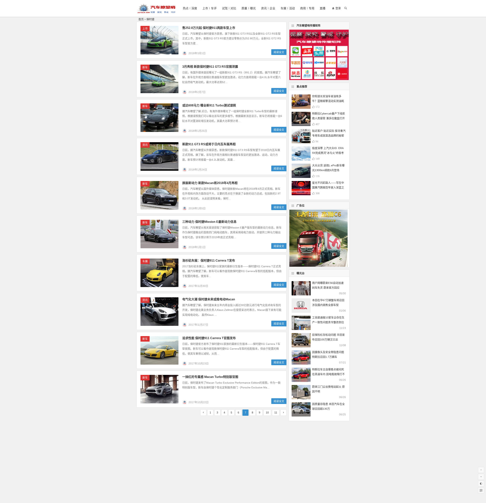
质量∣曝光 (248, 8)
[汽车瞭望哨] (156, 11)
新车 (145, 67)
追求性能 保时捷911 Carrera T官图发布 (209, 338)
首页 (141, 19)
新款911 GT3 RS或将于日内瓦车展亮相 (209, 144)
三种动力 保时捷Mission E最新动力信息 (209, 221)
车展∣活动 (288, 8)
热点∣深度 (190, 8)
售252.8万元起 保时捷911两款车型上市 (208, 27)
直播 (322, 8)
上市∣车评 (209, 8)
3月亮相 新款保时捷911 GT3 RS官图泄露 (210, 66)
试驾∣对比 (229, 8)
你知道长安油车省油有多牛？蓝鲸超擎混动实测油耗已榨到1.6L (328, 101)
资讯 (145, 144)
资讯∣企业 (268, 8)
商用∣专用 (307, 8)
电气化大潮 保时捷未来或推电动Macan (208, 299)
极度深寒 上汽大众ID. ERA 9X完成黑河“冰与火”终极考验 (328, 153)
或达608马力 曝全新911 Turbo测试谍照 (209, 105)
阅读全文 (279, 52)
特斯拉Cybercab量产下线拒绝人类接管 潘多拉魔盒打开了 (328, 118)
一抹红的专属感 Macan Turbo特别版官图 (210, 376)
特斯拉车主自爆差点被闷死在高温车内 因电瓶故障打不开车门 (328, 374)
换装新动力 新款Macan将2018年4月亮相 (209, 183)
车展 (145, 261)
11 (275, 412)
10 (267, 412)
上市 (145, 28)
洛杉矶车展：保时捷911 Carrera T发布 (208, 260)
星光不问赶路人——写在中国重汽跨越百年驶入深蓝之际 (328, 187)
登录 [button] (338, 8)
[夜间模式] (481, 484)
